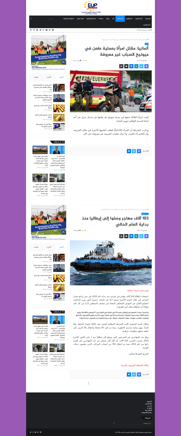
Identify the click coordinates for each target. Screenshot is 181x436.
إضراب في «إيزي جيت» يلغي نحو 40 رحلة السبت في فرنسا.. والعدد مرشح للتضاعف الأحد (40, 161)
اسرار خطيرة (80, 19)
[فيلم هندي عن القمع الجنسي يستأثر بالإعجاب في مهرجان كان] (59, 88)
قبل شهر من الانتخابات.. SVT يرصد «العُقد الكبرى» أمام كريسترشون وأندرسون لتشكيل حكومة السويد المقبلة (57, 162)
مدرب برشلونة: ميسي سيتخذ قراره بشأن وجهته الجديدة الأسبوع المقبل (42, 97)
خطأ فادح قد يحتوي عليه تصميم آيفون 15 (44, 125)
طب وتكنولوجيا (91, 19)
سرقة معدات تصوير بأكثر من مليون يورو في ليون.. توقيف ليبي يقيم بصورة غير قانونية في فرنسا (40, 189)
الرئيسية (147, 19)
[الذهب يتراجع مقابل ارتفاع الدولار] (59, 118)
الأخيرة (49, 77)
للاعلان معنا (148, 410)
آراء (113, 19)
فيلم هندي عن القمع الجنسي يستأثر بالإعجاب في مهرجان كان (42, 87)
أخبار (139, 39)
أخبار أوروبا (129, 19)
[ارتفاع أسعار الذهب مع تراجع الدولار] (59, 108)
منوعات (101, 19)
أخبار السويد (138, 19)
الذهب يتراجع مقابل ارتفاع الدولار (43, 116)
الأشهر (61, 77)
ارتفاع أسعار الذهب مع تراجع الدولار (43, 106)
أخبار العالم (120, 19)
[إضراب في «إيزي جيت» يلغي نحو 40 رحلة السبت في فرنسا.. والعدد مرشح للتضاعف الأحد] (40, 150)
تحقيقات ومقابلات (68, 19)
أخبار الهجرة (147, 25)
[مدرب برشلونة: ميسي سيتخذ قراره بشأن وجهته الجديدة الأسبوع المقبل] (59, 98)
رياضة (107, 19)
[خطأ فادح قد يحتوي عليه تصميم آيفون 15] (59, 127)
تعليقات (35, 77)
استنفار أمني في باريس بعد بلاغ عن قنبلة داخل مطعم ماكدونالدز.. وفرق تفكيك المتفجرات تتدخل (57, 189)
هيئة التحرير (148, 403)
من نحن (149, 406)
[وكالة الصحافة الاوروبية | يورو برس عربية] (90, 8)
